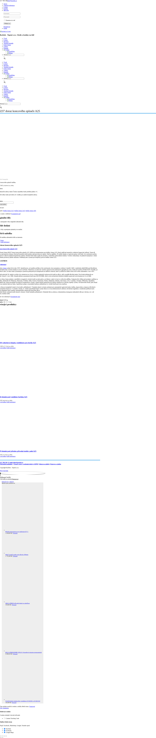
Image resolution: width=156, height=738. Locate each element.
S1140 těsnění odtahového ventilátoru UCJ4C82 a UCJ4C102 (22, 701)
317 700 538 (3, 462)
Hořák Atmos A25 (8, 211)
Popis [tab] (2, 240)
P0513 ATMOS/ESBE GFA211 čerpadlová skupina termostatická (23, 652)
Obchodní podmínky (6, 464)
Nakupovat (15, 479)
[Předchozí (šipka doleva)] (0, 737)
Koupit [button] (15, 533)
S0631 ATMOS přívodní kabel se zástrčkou (17, 603)
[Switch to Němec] (10, 53)
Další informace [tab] (4, 242)
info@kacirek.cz (12, 1)
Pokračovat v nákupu (8, 481)
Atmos (5, 268)
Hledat (5, 55)
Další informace (11, 348)
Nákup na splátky (44, 464)
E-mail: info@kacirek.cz (15, 462)
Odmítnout (6, 708)
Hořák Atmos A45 (19, 211)
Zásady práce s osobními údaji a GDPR (26, 464)
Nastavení (32, 706)
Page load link (4, 470)
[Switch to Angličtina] (11, 51)
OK (1, 708)
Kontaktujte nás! (15, 296)
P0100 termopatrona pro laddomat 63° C (16, 531)
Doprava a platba (55, 464)
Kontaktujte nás (15, 214)
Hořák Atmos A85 (31, 211)
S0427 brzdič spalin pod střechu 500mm (16, 554)
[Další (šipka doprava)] (2, 737)
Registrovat (7, 27)
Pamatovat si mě (10, 20)
